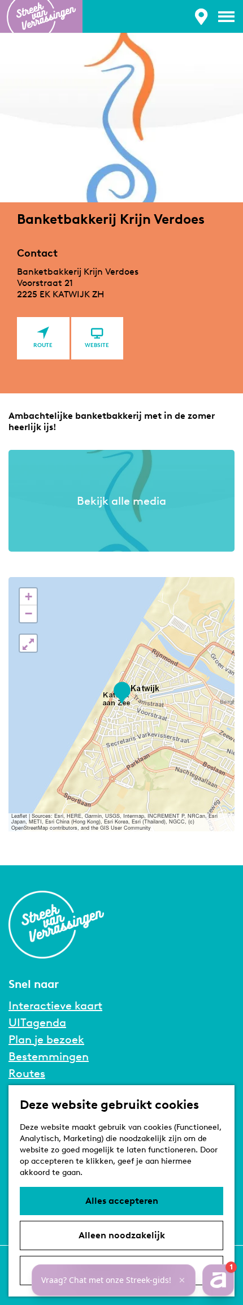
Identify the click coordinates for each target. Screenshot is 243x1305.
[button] (122, 693)
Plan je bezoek (46, 1039)
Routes (26, 1073)
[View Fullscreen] (28, 643)
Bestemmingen (48, 1056)
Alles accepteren (121, 1200)
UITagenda (37, 1022)
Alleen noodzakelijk (122, 1235)
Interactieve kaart (55, 1005)
